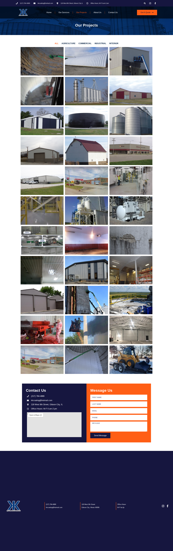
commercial (85, 43)
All (56, 43)
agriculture (68, 43)
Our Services (63, 12)
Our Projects (81, 12)
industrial (100, 43)
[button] (145, 3)
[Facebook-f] (167, 506)
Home (49, 12)
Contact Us (113, 12)
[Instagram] (163, 506)
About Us (97, 12)
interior (113, 43)
